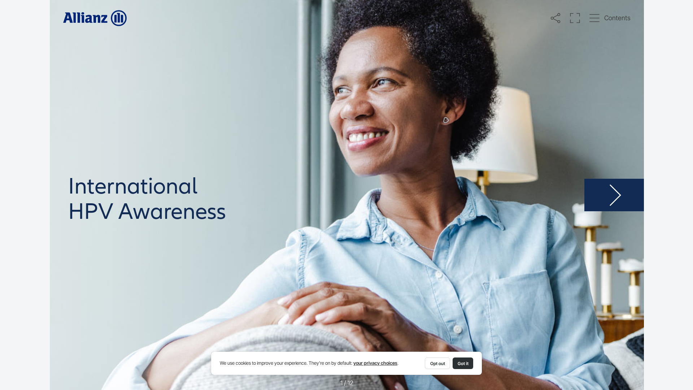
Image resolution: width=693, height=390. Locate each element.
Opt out (437, 363)
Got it (463, 363)
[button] (555, 18)
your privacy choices (375, 363)
